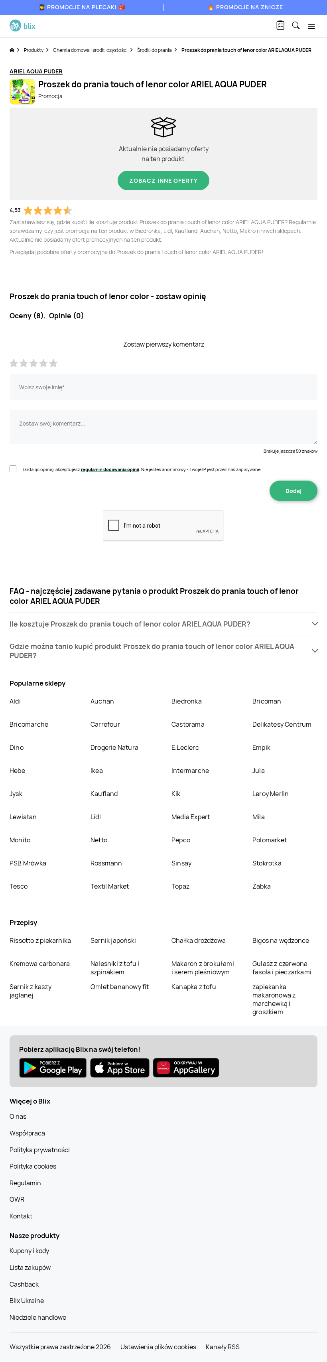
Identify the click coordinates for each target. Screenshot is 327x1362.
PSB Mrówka (28, 863)
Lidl (96, 816)
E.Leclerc (185, 747)
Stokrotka (267, 863)
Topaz (180, 886)
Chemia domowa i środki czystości (90, 50)
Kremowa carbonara (40, 963)
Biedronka (186, 701)
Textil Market (110, 886)
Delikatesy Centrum (282, 724)
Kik (176, 793)
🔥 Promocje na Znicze (245, 7)
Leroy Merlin (270, 793)
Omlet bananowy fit (120, 986)
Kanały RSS (223, 1346)
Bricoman (267, 701)
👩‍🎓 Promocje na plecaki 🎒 (82, 7)
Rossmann (106, 863)
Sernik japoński (113, 940)
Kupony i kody (29, 1250)
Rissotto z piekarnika (40, 940)
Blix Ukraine (27, 1300)
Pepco (180, 840)
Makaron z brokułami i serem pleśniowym (202, 967)
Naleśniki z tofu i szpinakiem (115, 967)
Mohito (20, 840)
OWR (17, 1199)
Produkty (33, 50)
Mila (258, 816)
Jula (258, 770)
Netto (99, 840)
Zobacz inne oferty (163, 180)
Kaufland (104, 793)
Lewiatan (23, 816)
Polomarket (269, 840)
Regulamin (25, 1183)
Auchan (102, 701)
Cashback (24, 1284)
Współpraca (27, 1133)
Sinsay (181, 863)
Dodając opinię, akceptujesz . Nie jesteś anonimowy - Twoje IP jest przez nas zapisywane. (142, 469)
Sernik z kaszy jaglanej (30, 990)
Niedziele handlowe (38, 1317)
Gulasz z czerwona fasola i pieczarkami (281, 967)
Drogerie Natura (114, 747)
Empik (261, 747)
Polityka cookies (33, 1166)
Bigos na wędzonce (280, 940)
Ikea (97, 770)
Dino (17, 747)
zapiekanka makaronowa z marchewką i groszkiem (273, 999)
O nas (18, 1116)
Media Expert (190, 816)
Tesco (19, 886)
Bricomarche (29, 724)
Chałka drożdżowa (198, 940)
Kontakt (21, 1216)
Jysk (16, 793)
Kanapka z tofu (193, 986)
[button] (163, 624)
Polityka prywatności (40, 1149)
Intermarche (190, 770)
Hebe (17, 770)
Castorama (188, 724)
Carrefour (105, 724)
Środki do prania (154, 50)
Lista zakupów (30, 1267)
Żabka (261, 886)
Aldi (15, 701)
